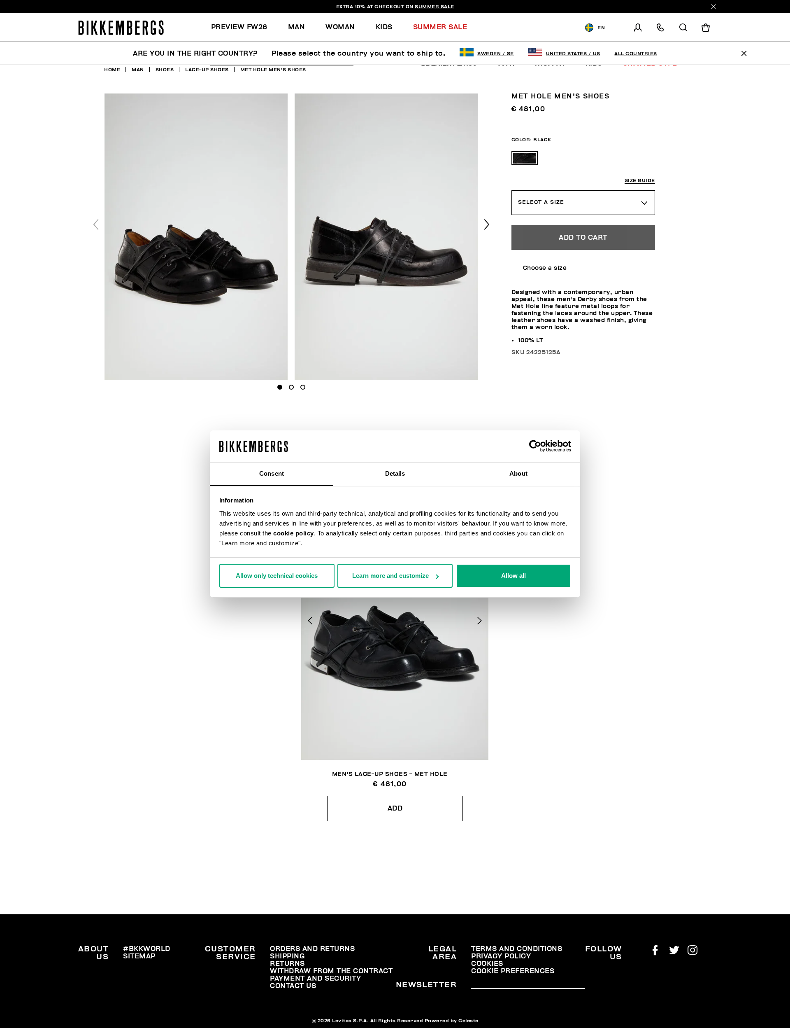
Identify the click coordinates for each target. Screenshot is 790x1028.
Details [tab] (395, 473)
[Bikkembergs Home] (121, 27)
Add (395, 808)
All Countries (635, 53)
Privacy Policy (501, 956)
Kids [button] (384, 27)
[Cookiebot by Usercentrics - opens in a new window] (535, 446)
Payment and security (315, 978)
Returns (287, 963)
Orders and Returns (312, 949)
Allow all (513, 575)
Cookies (487, 963)
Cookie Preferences (512, 971)
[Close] (713, 6)
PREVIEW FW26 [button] (239, 27)
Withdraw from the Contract (331, 971)
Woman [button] (340, 27)
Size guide (640, 180)
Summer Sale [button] (440, 27)
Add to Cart (583, 237)
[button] (487, 224)
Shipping (287, 956)
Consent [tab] (271, 473)
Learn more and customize (390, 575)
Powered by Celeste (452, 1020)
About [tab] (518, 473)
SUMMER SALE (434, 6)
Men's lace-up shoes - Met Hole (390, 774)
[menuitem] (244, 27)
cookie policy (293, 533)
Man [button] (296, 27)
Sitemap (139, 956)
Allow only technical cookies (277, 575)
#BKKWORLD (146, 949)
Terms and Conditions (516, 949)
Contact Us (293, 986)
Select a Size (541, 202)
